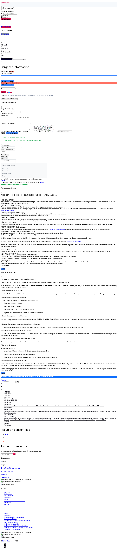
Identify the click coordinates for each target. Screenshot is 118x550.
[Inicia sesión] (1, 383)
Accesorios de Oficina (11, 418)
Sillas (6, 499)
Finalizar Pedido (6, 59)
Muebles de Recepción (92, 418)
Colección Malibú (36, 411)
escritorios (7, 502)
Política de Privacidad (8, 210)
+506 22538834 (7, 471)
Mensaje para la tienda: (8, 124)
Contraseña (5, 15)
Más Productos (9, 415)
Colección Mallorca (48, 411)
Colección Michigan (74, 411)
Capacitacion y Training (11, 406)
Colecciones (8, 408)
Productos (7, 497)
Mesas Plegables (98, 406)
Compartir (4, 95)
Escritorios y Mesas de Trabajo (54, 418)
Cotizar (3, 92)
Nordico (6, 421)
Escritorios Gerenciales (47, 406)
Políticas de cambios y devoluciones (16, 526)
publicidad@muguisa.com (11, 468)
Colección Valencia (98, 411)
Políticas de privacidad (11, 524)
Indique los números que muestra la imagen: (15, 131)
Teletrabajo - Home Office (98, 420)
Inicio (6, 514)
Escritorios (7, 402)
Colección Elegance (24, 411)
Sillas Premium (33, 420)
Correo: (3, 112)
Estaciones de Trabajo (85, 406)
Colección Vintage (110, 411)
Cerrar (3, 133)
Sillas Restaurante (44, 420)
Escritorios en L (60, 406)
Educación (40, 418)
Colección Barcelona (11, 411)
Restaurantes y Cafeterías (108, 418)
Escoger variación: (6, 73)
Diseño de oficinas (10, 519)
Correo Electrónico (7, 12)
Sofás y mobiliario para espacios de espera (75, 420)
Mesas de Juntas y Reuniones (74, 418)
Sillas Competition (10, 413)
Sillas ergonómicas (10, 399)
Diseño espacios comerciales (14, 517)
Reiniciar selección (8, 81)
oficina (6, 504)
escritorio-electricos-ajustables (14, 501)
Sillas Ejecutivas (9, 420)
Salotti (6, 423)
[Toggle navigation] (1, 389)
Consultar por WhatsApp (10, 98)
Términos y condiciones (12, 529)
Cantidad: (4, 116)
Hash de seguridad (7, 8)
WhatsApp (7, 425)
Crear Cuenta (7, 27)
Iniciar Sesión (6, 19)
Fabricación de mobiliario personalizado (17, 520)
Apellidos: (4, 110)
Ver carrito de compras (19, 59)
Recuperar (5, 34)
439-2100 (4, 474)
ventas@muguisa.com (73, 241)
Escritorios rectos (72, 406)
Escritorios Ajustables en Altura (29, 406)
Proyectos (7, 394)
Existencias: (4, 71)
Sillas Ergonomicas (21, 420)
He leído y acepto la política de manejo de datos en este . (23, 182)
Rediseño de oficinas (11, 522)
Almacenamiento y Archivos (28, 418)
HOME (8, 392)
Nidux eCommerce (8, 541)
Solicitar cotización (12, 133)
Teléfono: (4, 114)
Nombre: (3, 108)
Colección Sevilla (86, 411)
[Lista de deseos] (1, 385)
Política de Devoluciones (56, 230)
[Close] (1, 42)
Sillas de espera (55, 420)
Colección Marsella (61, 411)
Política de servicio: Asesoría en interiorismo (18, 527)
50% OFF (7, 395)
